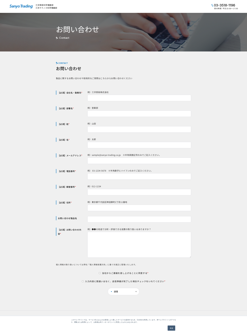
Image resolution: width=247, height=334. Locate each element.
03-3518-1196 (224, 5)
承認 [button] (171, 328)
